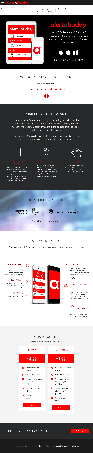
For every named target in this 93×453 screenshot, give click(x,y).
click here (53, 11)
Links (42, 446)
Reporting (18, 293)
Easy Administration (77, 307)
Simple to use (46, 162)
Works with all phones (17, 163)
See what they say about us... (46, 221)
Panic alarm (17, 280)
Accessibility (76, 265)
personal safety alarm (54, 89)
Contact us (29, 446)
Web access (50, 446)
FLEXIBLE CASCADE (78, 284)
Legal (37, 446)
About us (20, 446)
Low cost (76, 162)
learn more (31, 405)
